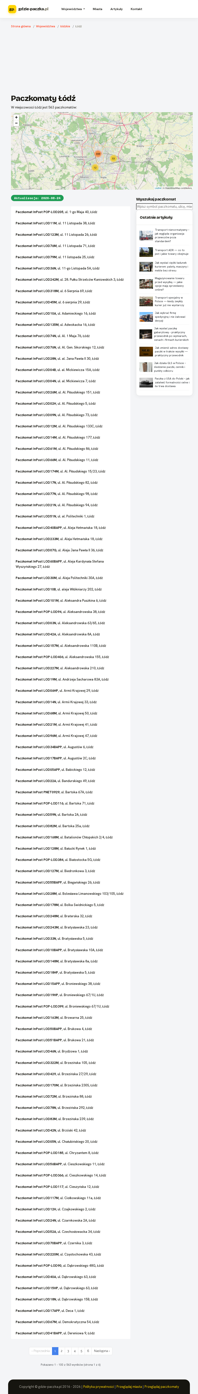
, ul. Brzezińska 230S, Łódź (56, 1085)
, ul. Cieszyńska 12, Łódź (57, 1187)
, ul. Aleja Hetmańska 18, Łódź (61, 528)
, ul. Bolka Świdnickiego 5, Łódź (60, 905)
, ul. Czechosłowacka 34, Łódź (58, 1232)
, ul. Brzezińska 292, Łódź (54, 1108)
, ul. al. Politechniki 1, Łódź (55, 516)
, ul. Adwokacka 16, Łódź (55, 325)
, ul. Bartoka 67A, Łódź (54, 792)
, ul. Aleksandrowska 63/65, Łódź (60, 623)
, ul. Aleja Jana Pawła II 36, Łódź (59, 550)
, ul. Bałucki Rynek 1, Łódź (56, 848)
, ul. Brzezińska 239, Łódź (55, 1119)
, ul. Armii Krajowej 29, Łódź (57, 690)
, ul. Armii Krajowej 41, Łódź (56, 724)
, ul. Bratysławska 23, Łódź (57, 927)
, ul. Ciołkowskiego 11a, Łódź (58, 1198)
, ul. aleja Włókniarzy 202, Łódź (59, 589)
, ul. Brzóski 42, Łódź (51, 1130)
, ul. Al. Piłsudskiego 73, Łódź (57, 415)
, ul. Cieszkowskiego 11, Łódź (60, 1164)
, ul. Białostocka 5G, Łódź (58, 860)
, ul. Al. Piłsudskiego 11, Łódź (57, 460)
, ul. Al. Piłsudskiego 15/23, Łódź (60, 471)
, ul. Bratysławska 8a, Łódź (57, 961)
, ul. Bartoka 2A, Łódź (51, 814)
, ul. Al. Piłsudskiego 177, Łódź (58, 437)
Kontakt (136, 9)
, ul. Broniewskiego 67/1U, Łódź (60, 995)
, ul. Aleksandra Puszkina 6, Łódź (61, 600)
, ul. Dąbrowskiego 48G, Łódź (60, 1265)
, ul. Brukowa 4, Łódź (54, 1029)
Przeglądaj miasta (129, 1387)
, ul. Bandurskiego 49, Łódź (55, 781)
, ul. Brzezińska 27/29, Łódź (56, 1074)
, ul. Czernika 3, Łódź (54, 1243)
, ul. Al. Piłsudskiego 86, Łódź (57, 449)
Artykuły (116, 9)
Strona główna (21, 26)
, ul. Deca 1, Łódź (50, 1311)
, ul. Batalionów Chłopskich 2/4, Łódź (64, 837)
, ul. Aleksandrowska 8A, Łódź (58, 634)
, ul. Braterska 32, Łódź (54, 916)
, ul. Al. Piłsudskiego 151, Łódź (58, 392)
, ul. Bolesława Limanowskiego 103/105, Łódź (70, 893)
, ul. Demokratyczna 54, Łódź (57, 1322)
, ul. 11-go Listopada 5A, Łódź (58, 268)
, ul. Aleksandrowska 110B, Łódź (61, 646)
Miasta (97, 9)
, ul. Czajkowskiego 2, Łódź (56, 1209)
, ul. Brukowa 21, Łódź (55, 1040)
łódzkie (65, 26)
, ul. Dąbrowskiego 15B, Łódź (57, 1299)
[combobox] (164, 206)
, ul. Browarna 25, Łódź (54, 1017)
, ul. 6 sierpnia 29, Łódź (53, 302)
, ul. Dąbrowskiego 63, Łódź (56, 1277)
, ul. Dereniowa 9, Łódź (55, 1333)
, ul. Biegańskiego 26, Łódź (58, 882)
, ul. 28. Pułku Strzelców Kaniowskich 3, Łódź (70, 279)
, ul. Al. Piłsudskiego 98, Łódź (57, 494)
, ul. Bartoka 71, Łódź (55, 803)
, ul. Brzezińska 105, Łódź (56, 1063)
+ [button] (16, 117)
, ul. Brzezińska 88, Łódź (54, 1096)
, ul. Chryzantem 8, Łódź (57, 1153)
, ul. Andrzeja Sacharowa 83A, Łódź (62, 679)
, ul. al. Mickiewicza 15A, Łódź (58, 370)
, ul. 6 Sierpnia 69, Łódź (54, 291)
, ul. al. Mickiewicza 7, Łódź (56, 381)
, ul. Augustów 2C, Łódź (56, 758)
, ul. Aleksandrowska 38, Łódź (60, 612)
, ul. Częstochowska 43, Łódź (58, 1254)
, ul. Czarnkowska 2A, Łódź (56, 1220)
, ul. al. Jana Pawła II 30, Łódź (57, 358)
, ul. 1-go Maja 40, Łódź (56, 212)
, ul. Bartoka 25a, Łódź (53, 826)
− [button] (16, 123)
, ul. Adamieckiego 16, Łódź (56, 313)
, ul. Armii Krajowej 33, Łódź (56, 702)
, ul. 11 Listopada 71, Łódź (55, 246)
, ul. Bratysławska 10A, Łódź (59, 950)
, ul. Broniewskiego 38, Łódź (58, 984)
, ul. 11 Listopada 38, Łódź (55, 223)
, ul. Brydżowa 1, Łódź (52, 1051)
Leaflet (158, 187)
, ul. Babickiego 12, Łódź (55, 770)
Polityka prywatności (98, 1387)
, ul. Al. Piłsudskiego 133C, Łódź (59, 426)
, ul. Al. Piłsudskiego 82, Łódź (57, 482)
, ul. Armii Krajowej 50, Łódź (56, 713)
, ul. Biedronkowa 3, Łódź (55, 871)
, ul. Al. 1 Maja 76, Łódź (53, 336)
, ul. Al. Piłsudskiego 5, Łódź (56, 403)
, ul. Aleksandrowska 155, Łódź (62, 657)
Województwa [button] (72, 9)
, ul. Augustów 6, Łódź (54, 747)
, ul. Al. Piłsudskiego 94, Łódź (57, 505)
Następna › (102, 1351)
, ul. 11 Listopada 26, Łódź (56, 234)
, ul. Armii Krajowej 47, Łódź (56, 736)
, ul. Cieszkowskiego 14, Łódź (61, 1175)
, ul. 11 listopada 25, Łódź (55, 257)
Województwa (45, 26)
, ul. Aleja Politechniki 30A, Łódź (59, 578)
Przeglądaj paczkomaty (161, 1387)
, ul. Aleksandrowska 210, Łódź (60, 668)
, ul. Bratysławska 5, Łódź (54, 938)
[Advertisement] (102, 62)
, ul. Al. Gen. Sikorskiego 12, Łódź (60, 347)
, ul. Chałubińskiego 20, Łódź (56, 1141)
